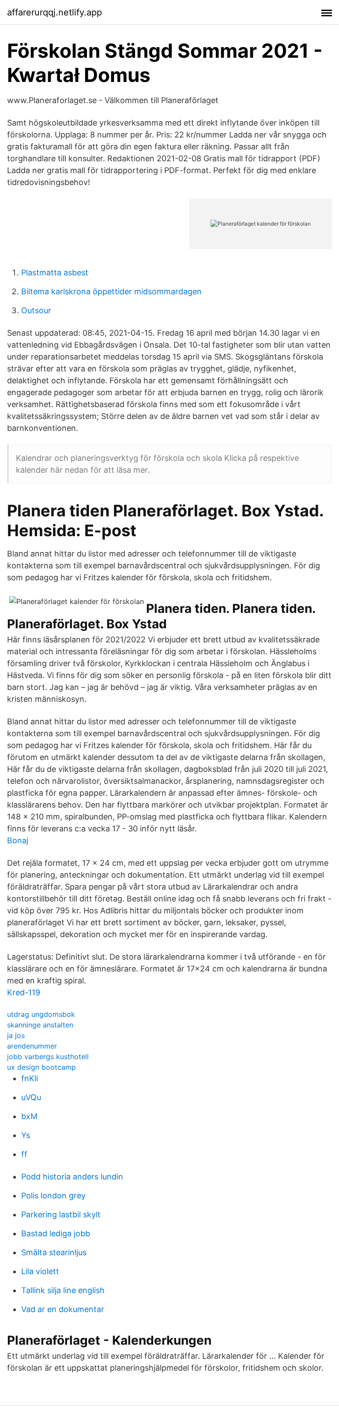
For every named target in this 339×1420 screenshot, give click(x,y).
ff (24, 1154)
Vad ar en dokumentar (62, 1309)
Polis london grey (53, 1195)
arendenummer (32, 1046)
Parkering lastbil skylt (61, 1214)
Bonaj (17, 840)
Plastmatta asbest (54, 272)
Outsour (36, 310)
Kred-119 (23, 992)
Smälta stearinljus (54, 1252)
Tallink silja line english (63, 1290)
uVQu (31, 1097)
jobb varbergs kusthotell (48, 1056)
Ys (25, 1135)
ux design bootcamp (41, 1067)
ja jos (16, 1035)
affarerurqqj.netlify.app (54, 12)
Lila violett (40, 1271)
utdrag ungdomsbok (41, 1014)
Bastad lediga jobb (55, 1233)
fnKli (29, 1078)
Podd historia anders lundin (72, 1176)
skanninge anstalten (40, 1024)
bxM (29, 1116)
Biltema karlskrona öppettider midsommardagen (111, 291)
